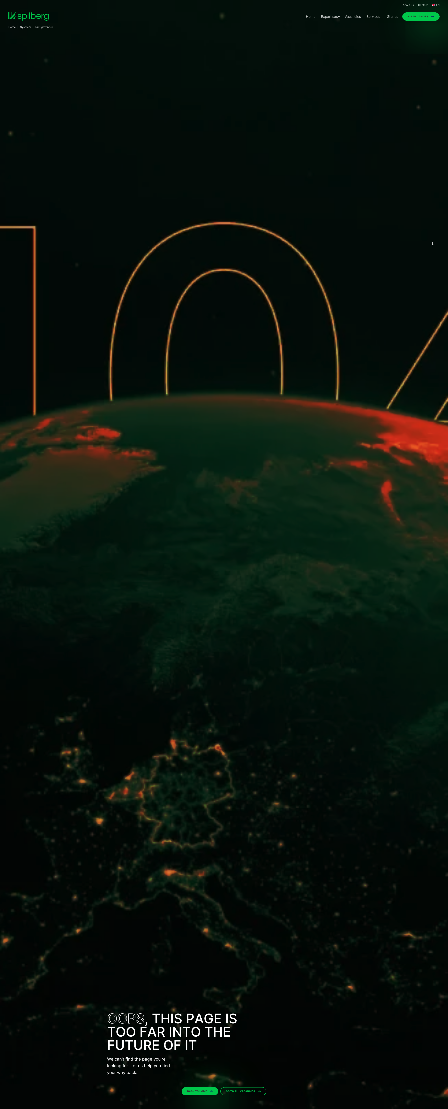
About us (408, 5)
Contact (423, 5)
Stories (392, 17)
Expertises (329, 17)
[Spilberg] (28, 16)
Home (310, 17)
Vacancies (353, 17)
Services (373, 17)
